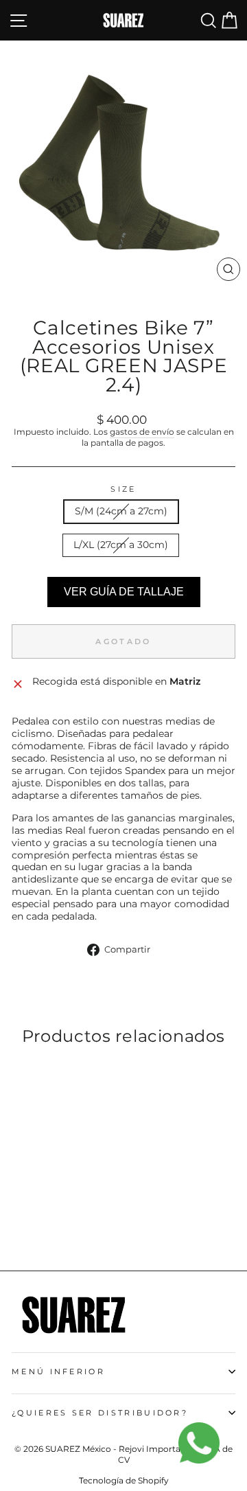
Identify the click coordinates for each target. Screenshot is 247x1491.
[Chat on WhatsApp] (205, 1449)
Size (123, 489)
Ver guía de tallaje (124, 591)
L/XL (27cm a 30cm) (120, 544)
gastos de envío (142, 432)
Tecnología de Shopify (124, 1480)
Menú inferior (58, 1371)
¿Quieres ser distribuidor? (100, 1413)
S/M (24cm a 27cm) (121, 510)
